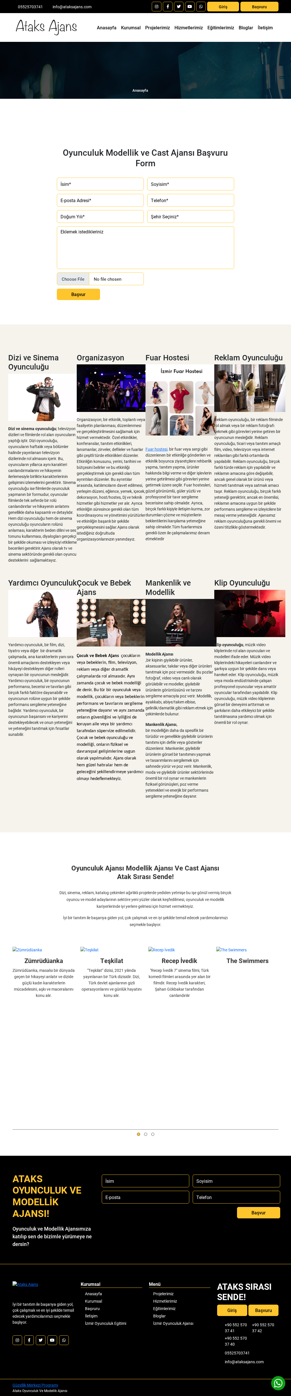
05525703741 (30, 6)
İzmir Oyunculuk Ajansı (173, 1323)
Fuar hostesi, (157, 449)
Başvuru (259, 6)
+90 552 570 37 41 (236, 1327)
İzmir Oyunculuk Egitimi (105, 1323)
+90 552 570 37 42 (263, 1327)
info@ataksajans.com (72, 6)
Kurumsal (131, 27)
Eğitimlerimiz (220, 27)
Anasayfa (108, 27)
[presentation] (15, 1134)
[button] (138, 1134)
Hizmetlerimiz (188, 27)
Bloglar (246, 27)
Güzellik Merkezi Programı (35, 1385)
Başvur (78, 294)
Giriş (223, 6)
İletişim (265, 27)
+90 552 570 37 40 (236, 1341)
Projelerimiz (157, 27)
